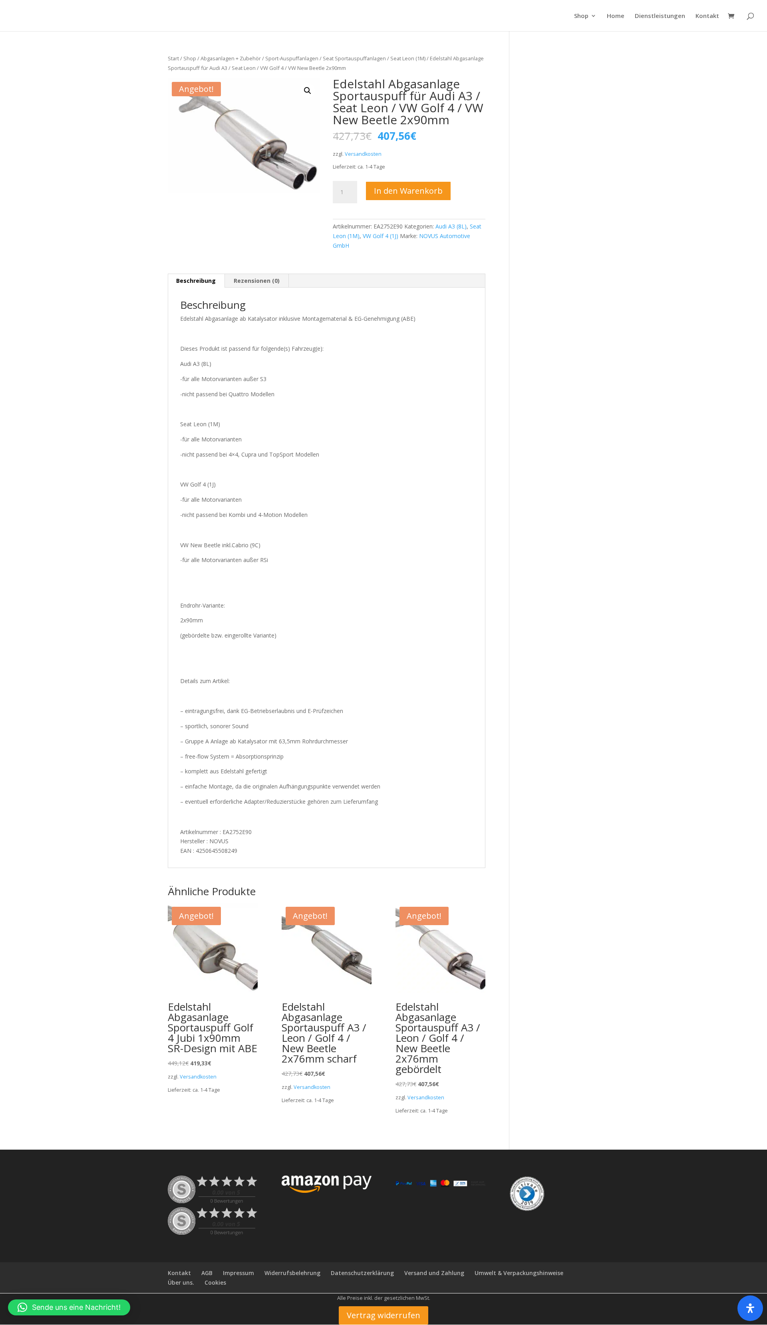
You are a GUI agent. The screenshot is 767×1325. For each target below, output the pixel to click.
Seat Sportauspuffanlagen (354, 58)
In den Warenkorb (408, 190)
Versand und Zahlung (434, 1273)
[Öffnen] (750, 1308)
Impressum (238, 1273)
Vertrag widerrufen (383, 1315)
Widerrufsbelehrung (292, 1273)
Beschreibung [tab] (196, 280)
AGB (207, 1273)
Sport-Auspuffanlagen (291, 58)
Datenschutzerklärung (362, 1273)
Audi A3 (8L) (451, 226)
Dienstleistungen (660, 16)
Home (615, 16)
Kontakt (707, 16)
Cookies (215, 1282)
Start (173, 58)
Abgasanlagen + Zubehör (231, 58)
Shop (581, 16)
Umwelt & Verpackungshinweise (519, 1273)
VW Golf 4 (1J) (380, 236)
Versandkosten (363, 154)
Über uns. (181, 1282)
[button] (307, 90)
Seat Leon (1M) (407, 58)
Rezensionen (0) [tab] (257, 280)
